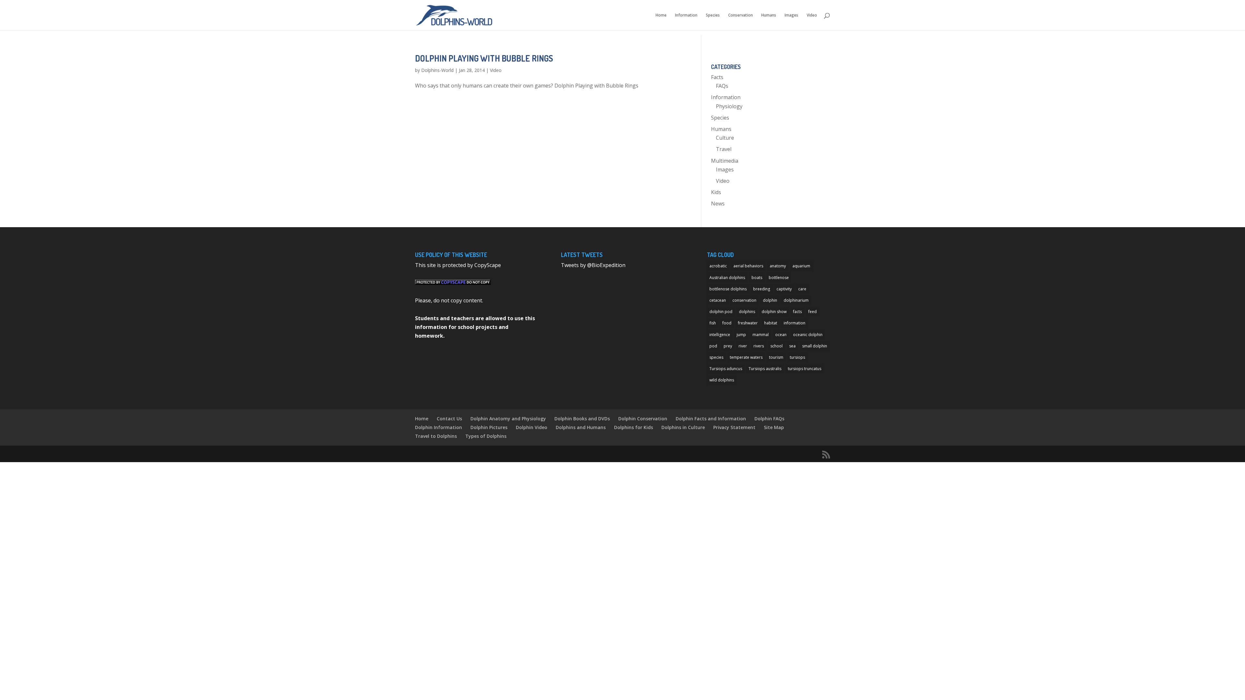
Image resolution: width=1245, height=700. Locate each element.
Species (713, 15)
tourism (776, 357)
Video (812, 15)
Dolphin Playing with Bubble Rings (484, 58)
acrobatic (718, 266)
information (794, 323)
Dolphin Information (438, 427)
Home (661, 15)
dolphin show (774, 311)
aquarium (801, 266)
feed (812, 311)
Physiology (729, 106)
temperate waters (746, 357)
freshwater (748, 323)
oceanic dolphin (808, 334)
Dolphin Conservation (642, 418)
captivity (784, 289)
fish (712, 323)
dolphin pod (720, 311)
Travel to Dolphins (436, 436)
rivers (758, 346)
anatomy (778, 266)
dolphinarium (796, 300)
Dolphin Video (531, 427)
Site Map (774, 427)
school (776, 346)
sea (792, 346)
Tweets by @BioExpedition (593, 265)
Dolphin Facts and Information (711, 418)
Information (686, 15)
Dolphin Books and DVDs (582, 418)
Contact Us (449, 418)
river (743, 346)
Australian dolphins (727, 277)
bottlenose (779, 277)
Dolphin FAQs (769, 418)
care (802, 289)
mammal (761, 334)
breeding (761, 289)
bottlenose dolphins (728, 289)
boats (757, 277)
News (718, 203)
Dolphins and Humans (581, 427)
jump (741, 334)
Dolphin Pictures (488, 427)
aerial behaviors (748, 266)
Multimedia (724, 160)
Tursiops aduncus (725, 368)
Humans (768, 15)
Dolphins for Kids (633, 427)
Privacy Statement (734, 427)
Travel (723, 149)
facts (797, 311)
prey (728, 346)
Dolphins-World (437, 70)
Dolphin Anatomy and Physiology (508, 418)
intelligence (719, 334)
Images (791, 15)
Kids (716, 192)
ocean (781, 334)
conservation (744, 300)
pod (713, 346)
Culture (725, 137)
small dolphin (814, 346)
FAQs (722, 85)
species (716, 357)
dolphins (747, 311)
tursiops (797, 357)
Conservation (740, 15)
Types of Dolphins (485, 436)
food (726, 323)
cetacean (717, 300)
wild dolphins (721, 380)
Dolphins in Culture (683, 427)
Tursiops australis (765, 368)
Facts (717, 77)
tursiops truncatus (804, 368)
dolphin (770, 300)
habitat (770, 323)
